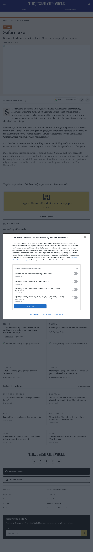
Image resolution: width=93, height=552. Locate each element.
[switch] (75, 273)
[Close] (86, 238)
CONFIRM (30, 306)
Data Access (46, 314)
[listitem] (46, 268)
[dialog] (46, 276)
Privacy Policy (59, 314)
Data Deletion (34, 314)
